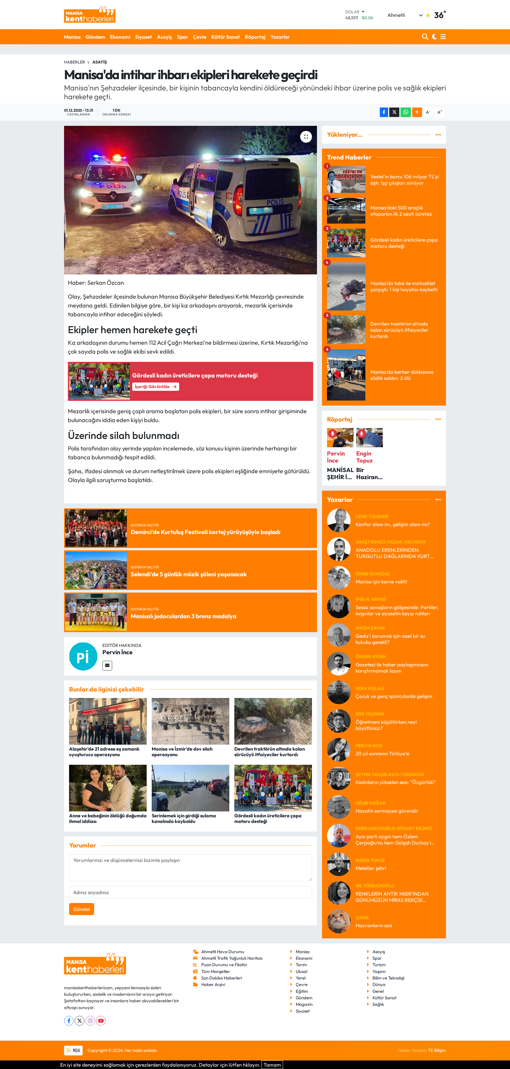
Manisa (72, 37)
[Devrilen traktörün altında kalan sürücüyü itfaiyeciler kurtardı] (273, 720)
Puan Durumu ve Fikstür (224, 964)
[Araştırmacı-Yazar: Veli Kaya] (339, 548)
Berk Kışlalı (370, 688)
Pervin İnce (117, 652)
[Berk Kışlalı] (339, 692)
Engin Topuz (370, 860)
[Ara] (425, 36)
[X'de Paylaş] (394, 112)
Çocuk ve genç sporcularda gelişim (394, 696)
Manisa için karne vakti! (381, 581)
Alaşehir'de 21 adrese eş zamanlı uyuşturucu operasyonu (104, 751)
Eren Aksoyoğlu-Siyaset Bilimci (393, 828)
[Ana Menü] (442, 36)
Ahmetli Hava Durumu (222, 951)
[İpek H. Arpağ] (339, 606)
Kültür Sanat (225, 37)
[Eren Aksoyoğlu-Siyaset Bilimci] (339, 835)
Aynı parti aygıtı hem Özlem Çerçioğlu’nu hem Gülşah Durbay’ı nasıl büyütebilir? (393, 839)
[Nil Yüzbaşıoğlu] (339, 892)
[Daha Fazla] (417, 112)
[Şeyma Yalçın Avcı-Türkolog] (339, 778)
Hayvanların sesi (374, 925)
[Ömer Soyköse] (339, 577)
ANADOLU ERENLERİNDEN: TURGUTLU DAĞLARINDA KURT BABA (393, 553)
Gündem (95, 37)
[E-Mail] (107, 666)
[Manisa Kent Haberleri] (89, 14)
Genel (378, 991)
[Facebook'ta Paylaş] (384, 112)
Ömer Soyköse (373, 574)
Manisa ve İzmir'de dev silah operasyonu (182, 751)
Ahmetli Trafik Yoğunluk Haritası (231, 958)
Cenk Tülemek (372, 516)
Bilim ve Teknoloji (388, 978)
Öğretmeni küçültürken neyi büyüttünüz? (386, 725)
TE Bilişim (437, 1050)
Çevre (199, 37)
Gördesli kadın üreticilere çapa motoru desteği (268, 818)
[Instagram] (90, 1021)
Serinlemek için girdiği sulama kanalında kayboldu (184, 818)
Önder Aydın (371, 656)
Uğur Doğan (371, 803)
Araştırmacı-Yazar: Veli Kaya (391, 542)
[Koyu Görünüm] (433, 36)
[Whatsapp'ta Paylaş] (406, 112)
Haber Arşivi (213, 984)
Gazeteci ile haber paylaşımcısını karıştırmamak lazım (392, 667)
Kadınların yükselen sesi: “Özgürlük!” (396, 782)
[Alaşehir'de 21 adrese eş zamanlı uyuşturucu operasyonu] (108, 720)
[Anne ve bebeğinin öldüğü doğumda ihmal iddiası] (108, 787)
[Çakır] (339, 921)
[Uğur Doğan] (339, 806)
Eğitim (302, 991)
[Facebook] (69, 1021)
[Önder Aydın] (339, 663)
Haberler (74, 62)
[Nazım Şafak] (339, 634)
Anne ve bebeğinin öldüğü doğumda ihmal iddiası (108, 818)
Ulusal (301, 971)
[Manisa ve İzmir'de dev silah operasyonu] (190, 720)
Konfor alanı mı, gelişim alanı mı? (393, 524)
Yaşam (379, 971)
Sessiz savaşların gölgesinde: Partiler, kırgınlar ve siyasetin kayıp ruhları (397, 610)
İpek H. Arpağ (371, 599)
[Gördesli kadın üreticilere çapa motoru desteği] (273, 787)
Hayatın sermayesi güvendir (387, 811)
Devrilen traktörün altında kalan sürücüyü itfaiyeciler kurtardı (269, 751)
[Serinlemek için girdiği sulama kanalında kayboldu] (190, 787)
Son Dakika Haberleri (221, 978)
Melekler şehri (371, 868)
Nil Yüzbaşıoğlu (375, 886)
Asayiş (164, 37)
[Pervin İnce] (83, 656)
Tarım (301, 964)
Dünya (378, 984)
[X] (79, 1021)
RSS (76, 1050)
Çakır (362, 917)
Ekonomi (120, 37)
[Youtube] (101, 1021)
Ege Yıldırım (370, 714)
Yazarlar (280, 37)
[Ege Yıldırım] (339, 720)
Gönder (81, 909)
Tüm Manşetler (215, 971)
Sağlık (378, 1004)
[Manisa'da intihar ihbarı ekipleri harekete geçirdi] (190, 200)
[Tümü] (438, 134)
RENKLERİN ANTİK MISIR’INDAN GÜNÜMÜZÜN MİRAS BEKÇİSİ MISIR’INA (392, 897)
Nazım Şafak (370, 628)
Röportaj (255, 37)
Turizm (379, 964)
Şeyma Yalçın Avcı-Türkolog (390, 774)
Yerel (300, 978)
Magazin (304, 1004)
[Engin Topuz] (339, 863)
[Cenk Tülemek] (339, 520)
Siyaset (143, 37)
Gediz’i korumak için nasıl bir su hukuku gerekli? (390, 639)
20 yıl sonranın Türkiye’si (382, 753)
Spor (182, 37)
